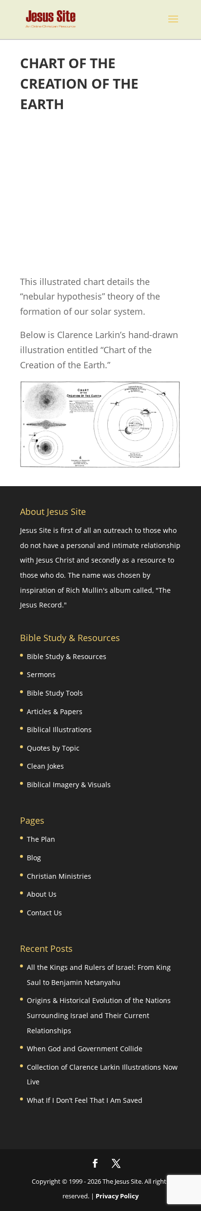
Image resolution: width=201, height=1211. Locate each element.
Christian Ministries (59, 876)
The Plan (41, 839)
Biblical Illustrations (59, 729)
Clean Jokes (45, 766)
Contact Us (44, 912)
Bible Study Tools (55, 693)
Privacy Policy (117, 1196)
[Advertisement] (100, 194)
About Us (42, 894)
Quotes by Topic (53, 748)
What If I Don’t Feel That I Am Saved (84, 1100)
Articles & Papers (54, 711)
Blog (34, 857)
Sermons (41, 674)
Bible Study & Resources (66, 656)
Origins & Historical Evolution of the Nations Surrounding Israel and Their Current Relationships (99, 1015)
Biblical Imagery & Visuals (69, 784)
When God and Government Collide (84, 1048)
